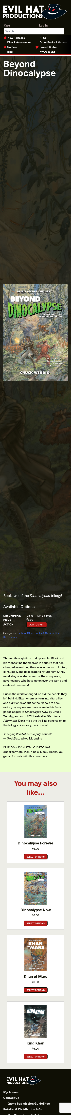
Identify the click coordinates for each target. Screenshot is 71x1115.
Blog (10, 51)
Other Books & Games (53, 42)
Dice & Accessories (19, 42)
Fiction (22, 633)
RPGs (43, 37)
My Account (47, 51)
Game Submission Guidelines (29, 1103)
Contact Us (11, 1098)
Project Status (48, 47)
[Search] (62, 31)
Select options (36, 856)
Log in (43, 25)
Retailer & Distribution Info (22, 1109)
